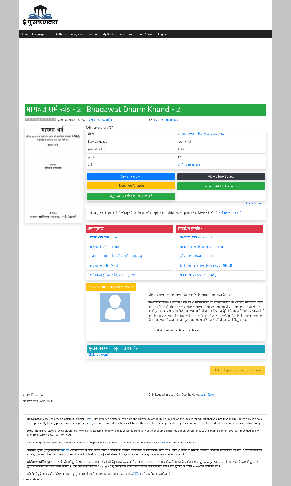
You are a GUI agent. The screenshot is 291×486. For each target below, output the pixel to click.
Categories (76, 34)
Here (87, 419)
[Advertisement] (145, 68)
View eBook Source (221, 176)
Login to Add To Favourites (221, 186)
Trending (92, 34)
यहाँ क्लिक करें (137, 474)
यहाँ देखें (65, 450)
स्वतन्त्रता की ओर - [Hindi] (105, 265)
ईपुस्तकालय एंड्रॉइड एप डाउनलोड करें (131, 196)
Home (24, 34)
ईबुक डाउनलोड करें (131, 176)
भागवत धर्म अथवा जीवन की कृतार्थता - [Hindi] (116, 256)
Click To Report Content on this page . (237, 370)
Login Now (207, 394)
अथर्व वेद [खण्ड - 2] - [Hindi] (197, 237)
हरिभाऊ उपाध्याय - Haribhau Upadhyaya (201, 133)
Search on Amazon (131, 185)
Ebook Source (254, 203)
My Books (108, 34)
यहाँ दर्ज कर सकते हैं (230, 213)
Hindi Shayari (145, 34)
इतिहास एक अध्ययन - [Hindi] (197, 256)
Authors (60, 34)
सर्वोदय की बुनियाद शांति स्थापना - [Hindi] (113, 275)
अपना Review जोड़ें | (100, 120)
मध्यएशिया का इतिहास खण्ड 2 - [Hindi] (202, 247)
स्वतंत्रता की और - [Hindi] (104, 247)
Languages (39, 34)
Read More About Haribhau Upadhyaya (176, 330)
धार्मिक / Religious (167, 120)
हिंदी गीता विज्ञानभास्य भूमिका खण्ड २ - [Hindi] (206, 265)
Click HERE (166, 443)
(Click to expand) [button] (98, 355)
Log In (162, 34)
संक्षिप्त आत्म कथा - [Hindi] (105, 237)
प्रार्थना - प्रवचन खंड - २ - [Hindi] (198, 275)
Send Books (126, 34)
